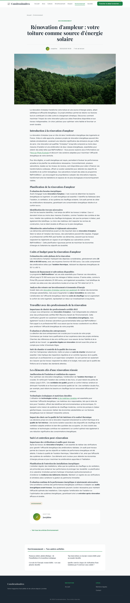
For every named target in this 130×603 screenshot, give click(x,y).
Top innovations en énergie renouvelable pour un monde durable (84, 557)
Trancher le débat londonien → (110, 3)
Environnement (80, 4)
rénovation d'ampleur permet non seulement (60, 290)
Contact (98, 590)
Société (90, 4)
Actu (43, 4)
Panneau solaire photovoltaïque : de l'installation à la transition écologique (42, 557)
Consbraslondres (18, 3)
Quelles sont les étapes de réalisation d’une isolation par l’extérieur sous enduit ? (83, 564)
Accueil (37, 4)
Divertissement (60, 4)
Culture (50, 4)
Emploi (70, 4)
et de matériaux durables (67, 398)
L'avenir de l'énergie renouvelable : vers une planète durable (45, 564)
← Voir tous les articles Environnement (44, 530)
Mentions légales (101, 587)
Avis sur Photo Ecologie (40, 153)
